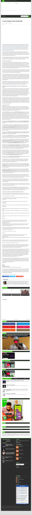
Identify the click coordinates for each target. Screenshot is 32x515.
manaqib (25, 435)
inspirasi (22, 435)
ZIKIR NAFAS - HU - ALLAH (8, 460)
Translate (22, 465)
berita (19, 434)
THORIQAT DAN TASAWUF (20, 479)
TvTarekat (18, 480)
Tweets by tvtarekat (4, 428)
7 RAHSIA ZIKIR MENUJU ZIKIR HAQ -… (22, 495)
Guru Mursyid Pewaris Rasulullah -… (22, 489)
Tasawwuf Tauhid (10, 434)
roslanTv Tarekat (19, 482)
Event (3, 435)
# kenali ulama (26, 433)
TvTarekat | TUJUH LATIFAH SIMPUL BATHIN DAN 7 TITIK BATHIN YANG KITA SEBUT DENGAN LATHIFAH (10, 453)
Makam (27, 435)
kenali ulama (4, 434)
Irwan (20, 457)
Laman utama (16, 319)
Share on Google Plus (20, 276)
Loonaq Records (19, 477)
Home (10, 509)
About (12, 509)
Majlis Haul (18, 435)
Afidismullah (21, 453)
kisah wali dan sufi (19, 433)
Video (15, 435)
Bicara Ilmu (4, 433)
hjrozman (18, 481)
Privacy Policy (21, 509)
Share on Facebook (6, 276)
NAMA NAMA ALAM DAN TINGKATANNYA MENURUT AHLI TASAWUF (9, 445)
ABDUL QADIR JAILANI (11, 435)
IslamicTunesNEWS (18, 442)
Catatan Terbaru (4, 319)
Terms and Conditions (26, 509)
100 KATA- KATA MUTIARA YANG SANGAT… (22, 487)
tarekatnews (22, 434)
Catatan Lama (28, 319)
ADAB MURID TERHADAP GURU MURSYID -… (21, 500)
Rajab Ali (18, 478)
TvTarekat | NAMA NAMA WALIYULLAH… (20, 502)
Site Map (18, 509)
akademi (16, 434)
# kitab (6, 435)
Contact (15, 509)
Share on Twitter (13, 276)
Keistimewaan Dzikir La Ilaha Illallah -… (22, 493)
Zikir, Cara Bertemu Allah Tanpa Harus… (20, 492)
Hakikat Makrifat (12, 433)
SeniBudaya (27, 434)
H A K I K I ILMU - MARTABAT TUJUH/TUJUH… (22, 490)
